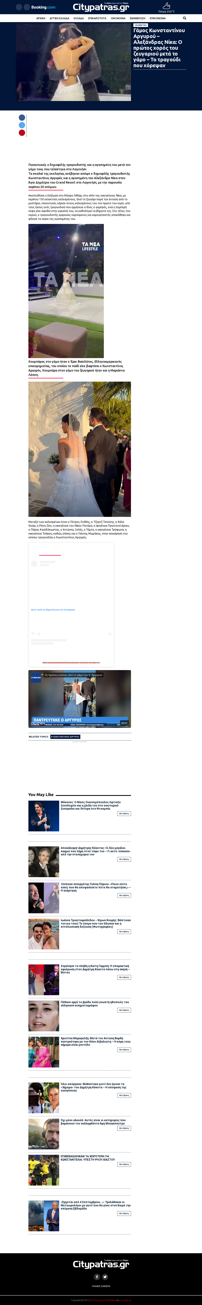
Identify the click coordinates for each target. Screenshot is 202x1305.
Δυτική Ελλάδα (59, 18)
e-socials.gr (125, 1300)
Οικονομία (118, 18)
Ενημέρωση (137, 18)
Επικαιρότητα (97, 18)
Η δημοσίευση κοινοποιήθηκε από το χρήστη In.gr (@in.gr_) (71, 662)
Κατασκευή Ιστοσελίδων (103, 1300)
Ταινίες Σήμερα (101, 1286)
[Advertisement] (79, 765)
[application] (79, 476)
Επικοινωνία (158, 18)
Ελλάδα (79, 18)
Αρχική (40, 18)
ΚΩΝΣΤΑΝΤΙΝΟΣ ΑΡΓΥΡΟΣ (66, 737)
